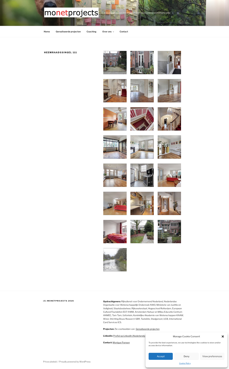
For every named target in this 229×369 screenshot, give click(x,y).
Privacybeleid (50, 361)
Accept (161, 356)
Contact (124, 31)
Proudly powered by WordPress (75, 361)
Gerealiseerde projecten (68, 31)
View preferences (212, 356)
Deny (186, 356)
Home (47, 31)
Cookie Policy (185, 363)
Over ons (107, 31)
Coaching (91, 31)
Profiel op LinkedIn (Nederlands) (129, 335)
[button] (222, 336)
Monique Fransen (121, 342)
